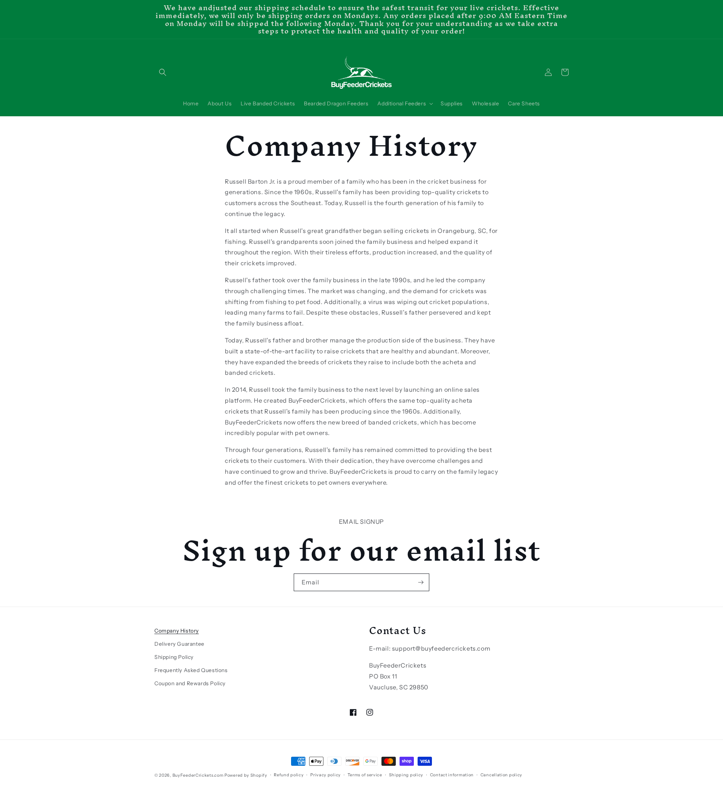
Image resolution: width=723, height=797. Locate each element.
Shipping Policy (174, 657)
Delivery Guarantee (179, 643)
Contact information (452, 774)
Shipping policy (406, 774)
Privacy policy (325, 774)
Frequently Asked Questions (191, 670)
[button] (162, 72)
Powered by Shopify (245, 775)
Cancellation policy (501, 774)
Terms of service (365, 774)
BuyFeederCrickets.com (198, 775)
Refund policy (289, 774)
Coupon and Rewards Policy (190, 683)
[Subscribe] (420, 582)
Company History (176, 630)
